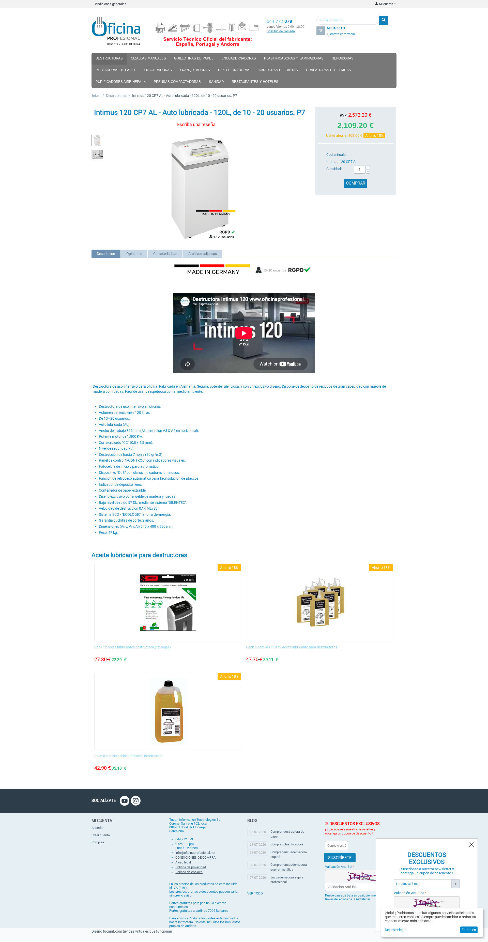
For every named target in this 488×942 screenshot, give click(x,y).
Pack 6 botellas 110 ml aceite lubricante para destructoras (291, 647)
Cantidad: (334, 169)
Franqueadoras (195, 70)
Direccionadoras (234, 70)
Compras (98, 842)
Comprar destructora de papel (287, 834)
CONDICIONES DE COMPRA (195, 857)
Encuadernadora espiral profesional (287, 879)
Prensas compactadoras (177, 82)
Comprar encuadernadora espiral (288, 854)
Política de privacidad (190, 867)
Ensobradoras (158, 70)
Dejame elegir (395, 930)
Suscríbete (340, 857)
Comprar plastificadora (286, 844)
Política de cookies (189, 872)
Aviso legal (183, 862)
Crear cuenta (101, 835)
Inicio (96, 96)
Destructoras (109, 58)
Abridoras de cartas (278, 70)
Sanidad (216, 82)
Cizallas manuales (148, 58)
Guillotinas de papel (193, 58)
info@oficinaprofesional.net (195, 853)
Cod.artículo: (336, 155)
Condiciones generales (110, 4)
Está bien (469, 930)
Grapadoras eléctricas (328, 70)
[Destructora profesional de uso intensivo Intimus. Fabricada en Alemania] (200, 188)
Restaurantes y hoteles (255, 82)
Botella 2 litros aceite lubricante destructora (128, 756)
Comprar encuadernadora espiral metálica (288, 867)
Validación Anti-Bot (338, 867)
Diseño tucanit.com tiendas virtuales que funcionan (132, 931)
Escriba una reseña (196, 124)
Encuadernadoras (238, 58)
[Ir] (455, 883)
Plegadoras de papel (116, 70)
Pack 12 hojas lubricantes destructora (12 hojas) (132, 647)
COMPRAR (355, 183)
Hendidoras (343, 58)
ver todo (255, 893)
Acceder (97, 828)
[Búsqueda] (383, 20)
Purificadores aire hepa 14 (121, 82)
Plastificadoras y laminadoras (294, 58)
